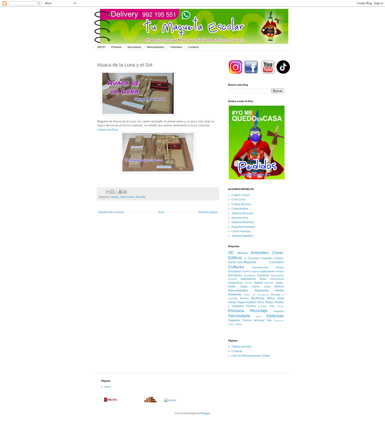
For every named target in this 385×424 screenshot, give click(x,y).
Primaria (116, 47)
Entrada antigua (208, 212)
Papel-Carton (127, 197)
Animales (260, 252)
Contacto (193, 47)
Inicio (161, 212)
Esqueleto (263, 275)
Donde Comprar (251, 271)
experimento (248, 279)
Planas (269, 302)
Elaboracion (267, 271)
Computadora (239, 208)
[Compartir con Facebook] (121, 192)
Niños (271, 298)
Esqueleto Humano (243, 226)
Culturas (114, 197)
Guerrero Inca (239, 217)
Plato (272, 306)
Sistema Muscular (242, 213)
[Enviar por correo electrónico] (108, 192)
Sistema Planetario (242, 222)
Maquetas (262, 290)
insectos (269, 282)
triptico (231, 324)
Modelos (244, 298)
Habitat (258, 282)
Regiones (279, 311)
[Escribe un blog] (112, 192)
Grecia (248, 282)
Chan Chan (238, 199)
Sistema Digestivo (242, 235)
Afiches (242, 253)
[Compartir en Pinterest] (125, 192)
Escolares (235, 275)
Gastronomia (277, 279)
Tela (269, 320)
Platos (280, 306)
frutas (263, 279)
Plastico (251, 306)
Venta (239, 324)
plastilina (262, 306)
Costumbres (276, 262)
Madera (279, 286)
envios (280, 271)
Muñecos (257, 298)
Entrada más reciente (111, 212)
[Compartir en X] (116, 192)
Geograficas (235, 282)
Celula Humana (241, 231)
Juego (244, 286)
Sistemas (275, 315)
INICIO (101, 47)
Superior (234, 320)
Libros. (256, 286)
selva (258, 316)
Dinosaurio (235, 271)
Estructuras (277, 275)
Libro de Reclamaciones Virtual (250, 355)
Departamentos (260, 267)
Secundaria (134, 47)
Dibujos (280, 267)
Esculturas (250, 275)
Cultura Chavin (240, 195)
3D (231, 252)
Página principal (241, 346)
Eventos (232, 279)
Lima (267, 286)
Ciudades (267, 258)
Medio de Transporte (256, 294)
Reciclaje (140, 197)
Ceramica (254, 258)
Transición (278, 320)
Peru (260, 302)
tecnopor (259, 320)
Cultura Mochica (241, 204)
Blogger (205, 413)
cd (245, 258)
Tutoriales (176, 47)
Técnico (247, 320)
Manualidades (155, 47)
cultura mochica (107, 129)
